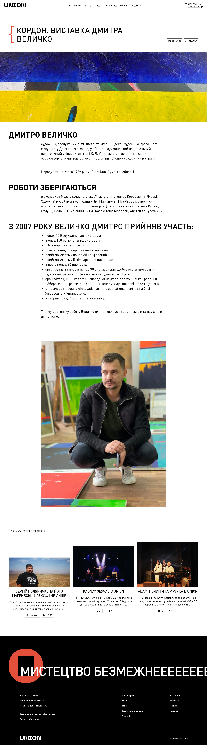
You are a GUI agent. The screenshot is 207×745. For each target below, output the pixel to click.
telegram (174, 711)
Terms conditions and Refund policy (37, 714)
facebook (174, 700)
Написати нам (194, 6)
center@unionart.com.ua (32, 700)
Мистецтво (174, 40)
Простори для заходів (116, 5)
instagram (175, 695)
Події (98, 5)
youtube (173, 705)
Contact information (30, 719)
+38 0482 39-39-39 (193, 4)
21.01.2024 (191, 40)
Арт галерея (75, 5)
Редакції (136, 5)
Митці (88, 5)
